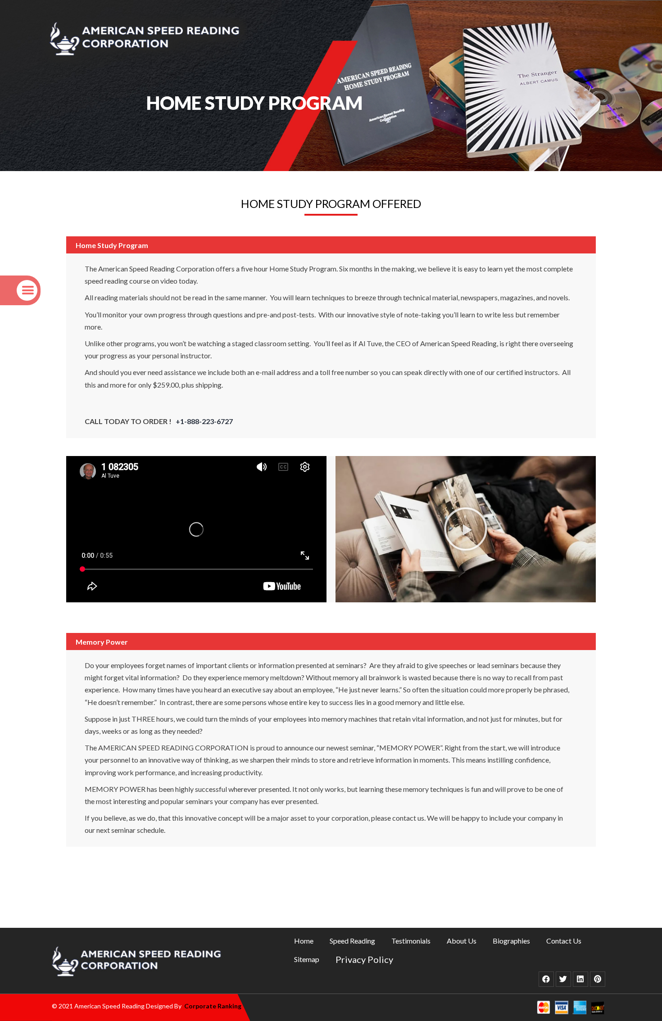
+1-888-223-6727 (204, 421)
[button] (465, 528)
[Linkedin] (580, 979)
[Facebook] (546, 979)
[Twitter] (563, 979)
